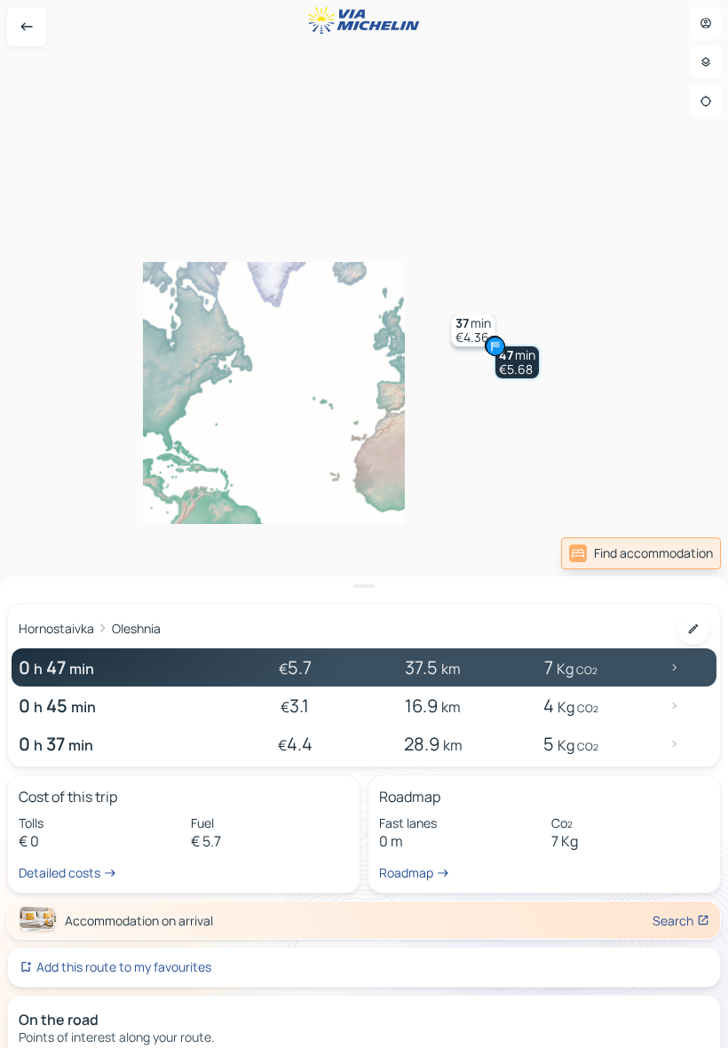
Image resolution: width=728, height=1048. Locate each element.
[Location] (706, 101)
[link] (641, 553)
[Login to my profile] (706, 23)
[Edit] (693, 629)
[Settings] (706, 62)
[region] (364, 524)
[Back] (26, 26)
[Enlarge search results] (364, 586)
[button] (517, 362)
